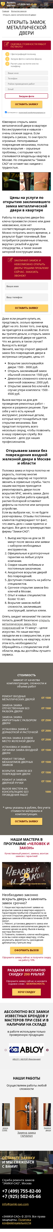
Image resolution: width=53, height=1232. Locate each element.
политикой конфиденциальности (32, 112)
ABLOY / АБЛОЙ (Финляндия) (27, 1059)
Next (47, 1053)
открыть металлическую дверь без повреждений (26, 624)
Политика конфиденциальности (16, 1221)
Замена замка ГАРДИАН (26, 1134)
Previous (5, 1053)
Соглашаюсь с (26, 112)
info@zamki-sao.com (15, 1204)
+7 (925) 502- (27, 4)
